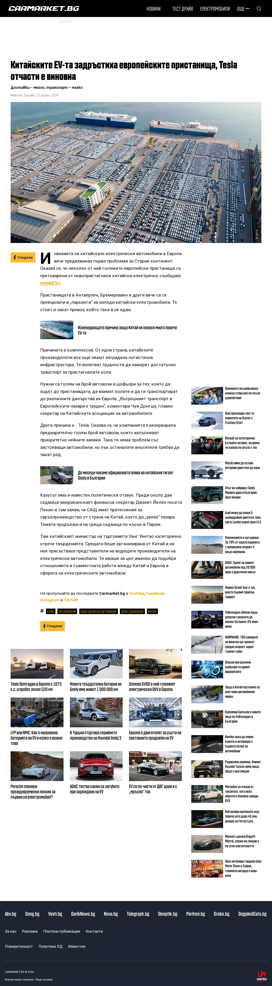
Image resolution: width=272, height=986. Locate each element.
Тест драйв (182, 8)
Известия (76, 946)
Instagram (50, 600)
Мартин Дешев (22, 95)
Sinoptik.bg (167, 914)
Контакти (94, 931)
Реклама (30, 931)
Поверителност (19, 946)
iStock (256, 232)
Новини (154, 8)
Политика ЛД (50, 946)
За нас (11, 931)
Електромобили (215, 8)
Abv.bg (10, 914)
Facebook (155, 593)
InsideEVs (50, 282)
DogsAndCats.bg (252, 914)
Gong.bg (32, 914)
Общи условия (44, 979)
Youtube (136, 593)
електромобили (132, 611)
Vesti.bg (55, 914)
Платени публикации (61, 931)
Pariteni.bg (195, 914)
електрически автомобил (98, 611)
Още (241, 8)
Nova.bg (111, 914)
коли (50, 611)
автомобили (67, 611)
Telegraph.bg (138, 914)
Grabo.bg (221, 914)
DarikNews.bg (83, 914)
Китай (152, 611)
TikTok (70, 600)
